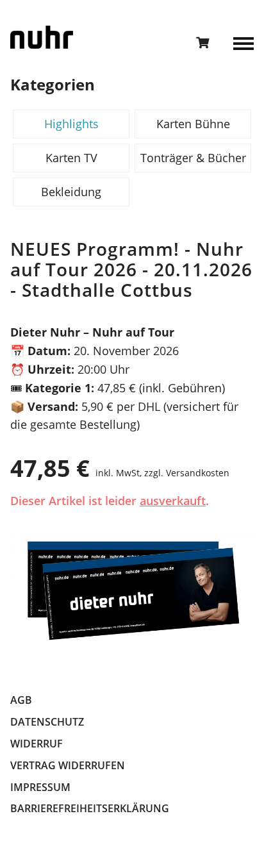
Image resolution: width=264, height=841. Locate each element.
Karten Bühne (193, 123)
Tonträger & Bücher (193, 157)
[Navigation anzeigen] (243, 42)
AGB (21, 700)
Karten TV (71, 157)
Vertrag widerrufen (67, 765)
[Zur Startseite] (41, 37)
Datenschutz (47, 722)
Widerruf (36, 744)
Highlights (71, 123)
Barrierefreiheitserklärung (89, 808)
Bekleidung (71, 191)
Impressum (40, 787)
